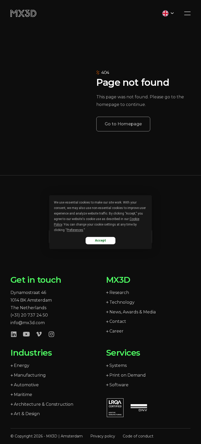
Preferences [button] (75, 230)
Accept (100, 240)
